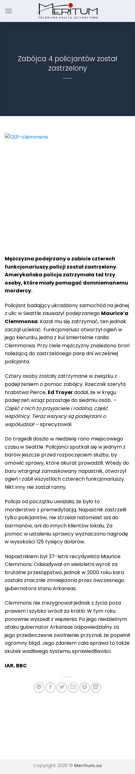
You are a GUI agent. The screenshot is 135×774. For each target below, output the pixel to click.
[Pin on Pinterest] (84, 687)
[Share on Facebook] (50, 687)
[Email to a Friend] (73, 687)
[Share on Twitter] (62, 687)
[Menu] (8, 11)
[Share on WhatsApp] (39, 687)
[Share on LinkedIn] (96, 687)
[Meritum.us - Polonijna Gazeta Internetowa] (68, 10)
